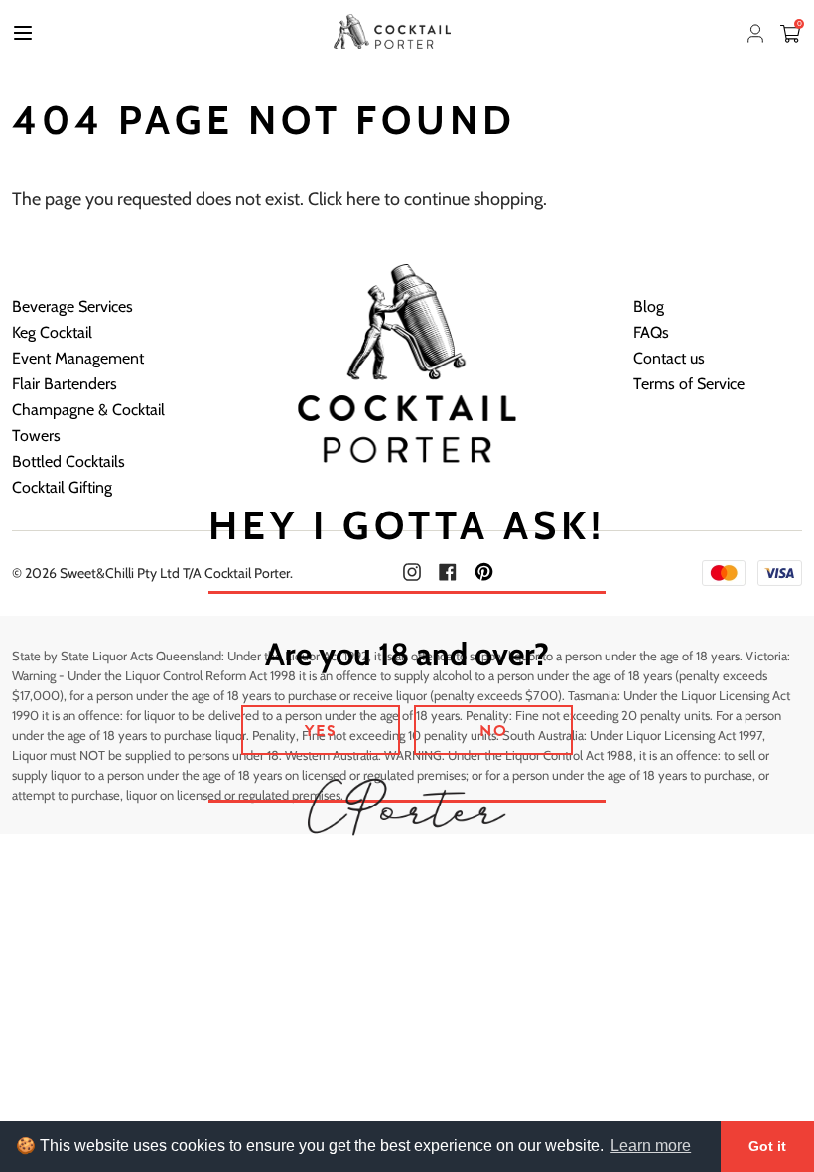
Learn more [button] (650, 1145)
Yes (321, 731)
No (493, 731)
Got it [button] (767, 1146)
